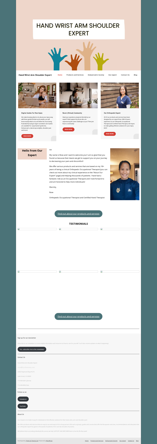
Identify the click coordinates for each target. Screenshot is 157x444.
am (23, 399)
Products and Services (97, 441)
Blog (137, 441)
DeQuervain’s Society (111, 441)
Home (87, 441)
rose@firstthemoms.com (26, 367)
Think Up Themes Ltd (32, 441)
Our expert (123, 441)
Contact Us (131, 441)
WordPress (49, 441)
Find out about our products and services (78, 213)
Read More (27, 136)
